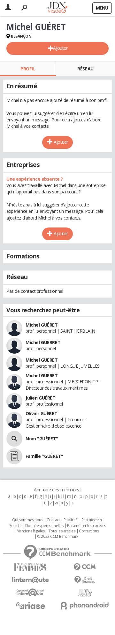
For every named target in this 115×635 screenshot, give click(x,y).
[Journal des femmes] (30, 567)
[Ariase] (30, 605)
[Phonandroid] (84, 606)
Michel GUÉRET (42, 325)
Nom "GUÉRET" (42, 439)
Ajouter (60, 48)
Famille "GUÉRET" (44, 456)
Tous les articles (62, 531)
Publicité (71, 520)
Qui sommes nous (27, 520)
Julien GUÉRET (41, 398)
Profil (27, 69)
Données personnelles (44, 525)
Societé (15, 525)
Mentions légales (31, 531)
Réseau (85, 69)
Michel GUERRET (43, 342)
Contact (53, 520)
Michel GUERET (42, 360)
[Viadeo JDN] (84, 593)
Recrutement (92, 520)
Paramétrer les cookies (86, 525)
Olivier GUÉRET (41, 413)
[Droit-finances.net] (84, 580)
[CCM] (84, 567)
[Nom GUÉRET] (14, 439)
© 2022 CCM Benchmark (57, 536)
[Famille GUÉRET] (14, 456)
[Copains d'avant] (30, 592)
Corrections (89, 531)
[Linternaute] (30, 580)
